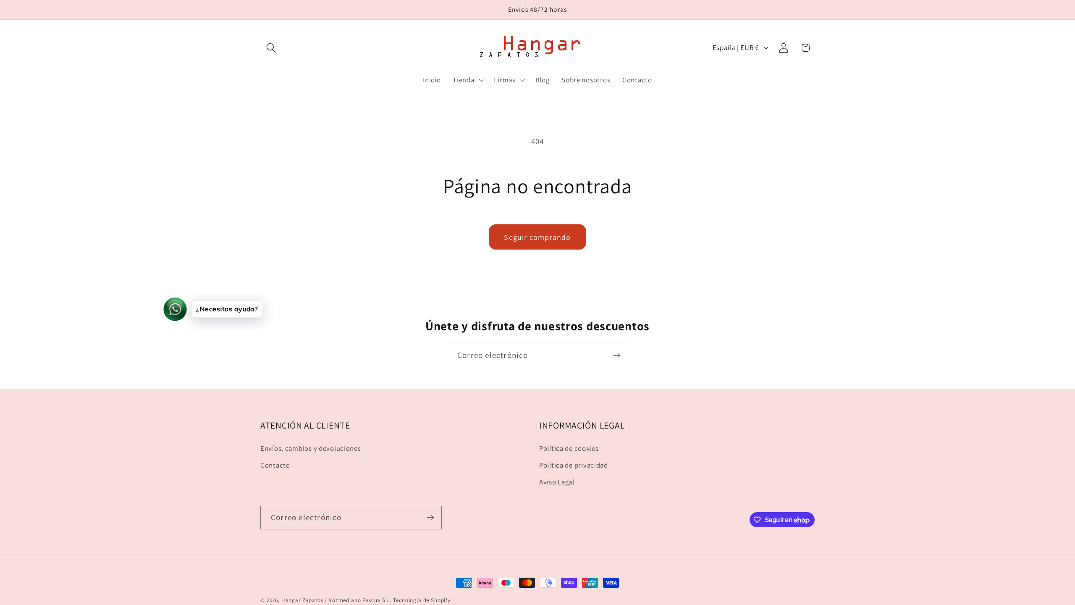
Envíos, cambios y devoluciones (310, 448)
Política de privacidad (573, 465)
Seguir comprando (537, 237)
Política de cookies (569, 448)
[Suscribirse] (617, 355)
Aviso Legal (556, 482)
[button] (271, 48)
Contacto (275, 465)
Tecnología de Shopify (422, 600)
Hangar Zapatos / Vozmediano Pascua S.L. (336, 600)
